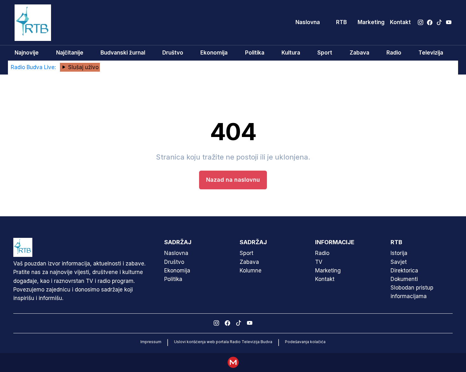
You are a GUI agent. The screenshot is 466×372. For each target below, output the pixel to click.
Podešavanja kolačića (305, 341)
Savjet (399, 262)
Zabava (359, 52)
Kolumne (251, 270)
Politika (254, 52)
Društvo (172, 52)
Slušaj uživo (83, 67)
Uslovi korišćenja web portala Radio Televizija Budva (223, 341)
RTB (341, 22)
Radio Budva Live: (34, 67)
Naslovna (307, 22)
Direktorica (404, 270)
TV (318, 262)
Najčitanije (69, 52)
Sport (324, 52)
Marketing (371, 22)
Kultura (291, 52)
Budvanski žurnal (122, 52)
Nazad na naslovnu (233, 179)
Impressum (150, 341)
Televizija (430, 52)
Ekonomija (214, 52)
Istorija (399, 253)
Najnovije (27, 52)
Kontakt (400, 22)
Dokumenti (404, 279)
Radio (393, 52)
